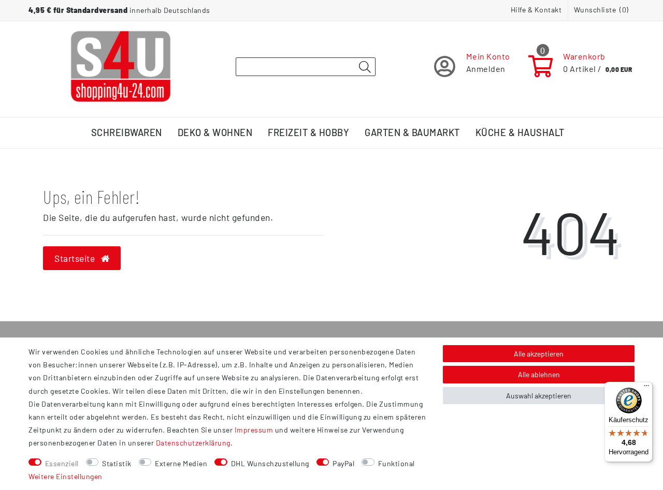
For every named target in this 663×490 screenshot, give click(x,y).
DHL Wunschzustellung (270, 463)
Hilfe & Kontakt (536, 9)
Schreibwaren (126, 132)
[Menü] (646, 388)
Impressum (254, 429)
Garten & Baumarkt (412, 132)
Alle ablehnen (539, 374)
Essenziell (62, 463)
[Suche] (364, 67)
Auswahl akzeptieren (538, 395)
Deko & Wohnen (215, 132)
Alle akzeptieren (539, 353)
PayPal (343, 463)
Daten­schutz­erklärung (193, 442)
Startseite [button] (75, 258)
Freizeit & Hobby (308, 132)
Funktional (396, 463)
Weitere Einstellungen (65, 476)
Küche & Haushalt (520, 132)
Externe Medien (181, 463)
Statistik (117, 463)
